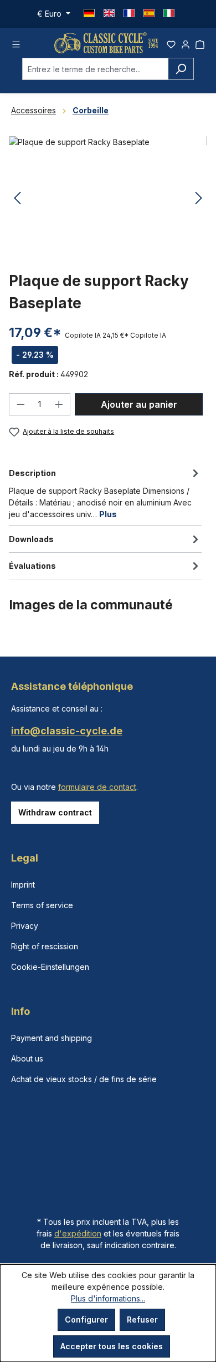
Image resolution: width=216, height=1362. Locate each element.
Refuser (142, 1319)
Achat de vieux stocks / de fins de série (84, 1079)
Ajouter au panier (139, 404)
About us (27, 1058)
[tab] (105, 493)
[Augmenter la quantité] (59, 404)
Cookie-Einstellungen (50, 967)
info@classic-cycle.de (66, 731)
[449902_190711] (108, 198)
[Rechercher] (181, 69)
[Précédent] (17, 199)
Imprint (23, 884)
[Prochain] (199, 199)
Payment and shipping (51, 1038)
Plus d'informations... (108, 1298)
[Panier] (200, 43)
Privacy (24, 925)
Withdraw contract (55, 812)
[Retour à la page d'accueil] (106, 42)
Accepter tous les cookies (111, 1346)
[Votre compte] (186, 43)
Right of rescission (44, 946)
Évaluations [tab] (32, 565)
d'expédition (77, 1233)
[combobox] (95, 69)
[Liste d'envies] (171, 43)
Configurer (86, 1319)
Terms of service (42, 905)
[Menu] (16, 43)
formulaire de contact (97, 787)
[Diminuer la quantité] (20, 404)
